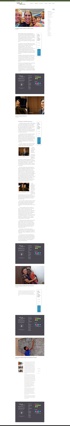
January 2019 (49, 32)
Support (49, 3)
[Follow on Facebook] (37, 77)
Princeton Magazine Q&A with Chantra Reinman (24, 285)
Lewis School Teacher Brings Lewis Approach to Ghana (26, 357)
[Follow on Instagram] (35, 77)
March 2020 (49, 26)
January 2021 (49, 23)
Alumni (29, 255)
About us (31, 3)
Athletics (29, 252)
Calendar (29, 84)
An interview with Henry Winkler (51, 12)
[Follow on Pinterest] (35, 78)
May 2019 (49, 31)
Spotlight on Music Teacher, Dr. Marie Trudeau (24, 28)
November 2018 (49, 33)
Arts (29, 81)
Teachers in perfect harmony (21, 116)
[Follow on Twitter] (38, 77)
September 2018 (49, 35)
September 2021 (49, 22)
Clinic (29, 78)
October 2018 (49, 34)
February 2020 (49, 27)
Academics (30, 80)
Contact (53, 3)
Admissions (36, 3)
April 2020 (49, 25)
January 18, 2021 (49, 15)
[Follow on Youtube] (40, 77)
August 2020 (49, 24)
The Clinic (46, 3)
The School (41, 3)
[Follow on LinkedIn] (37, 78)
